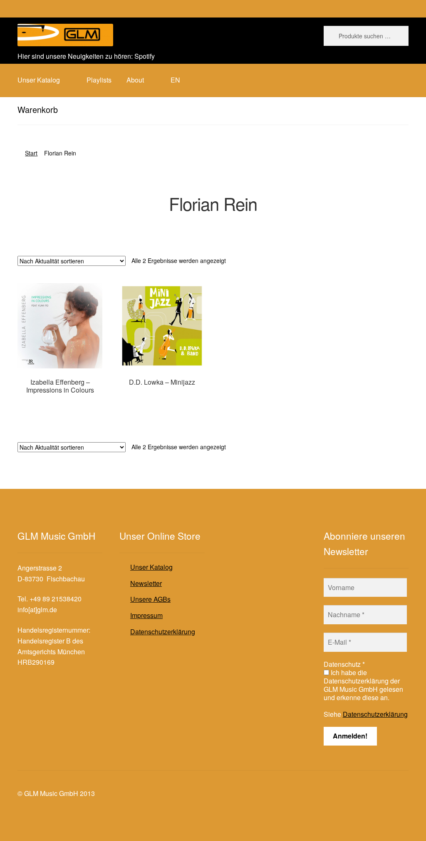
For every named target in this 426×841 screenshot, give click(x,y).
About (135, 80)
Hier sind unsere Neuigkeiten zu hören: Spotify (86, 56)
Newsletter (146, 583)
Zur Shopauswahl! (60, 406)
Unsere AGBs (150, 599)
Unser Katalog (151, 567)
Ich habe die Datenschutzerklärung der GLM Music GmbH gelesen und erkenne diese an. (363, 685)
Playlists (99, 80)
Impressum (146, 615)
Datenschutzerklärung (162, 631)
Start (31, 153)
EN (175, 80)
